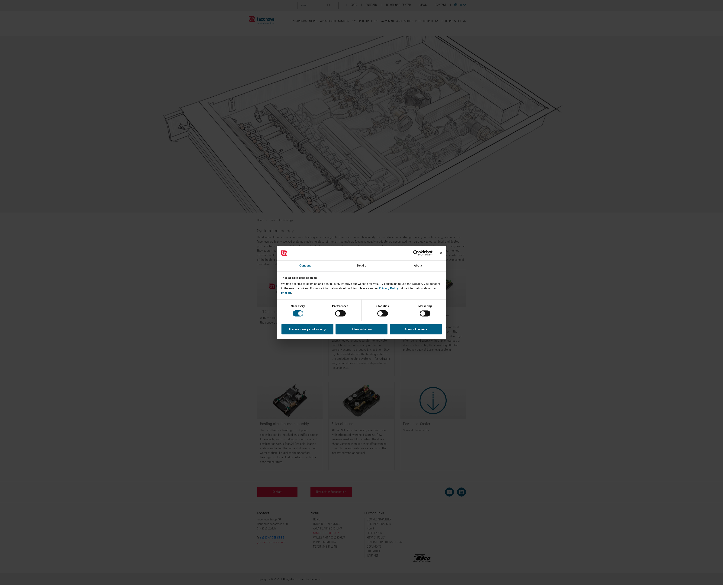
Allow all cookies (416, 329)
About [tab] (418, 265)
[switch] (340, 314)
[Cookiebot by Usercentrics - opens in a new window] (416, 253)
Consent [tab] (305, 265)
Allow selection (362, 329)
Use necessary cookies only (307, 329)
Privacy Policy (389, 288)
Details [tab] (361, 265)
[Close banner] (440, 253)
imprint (286, 292)
